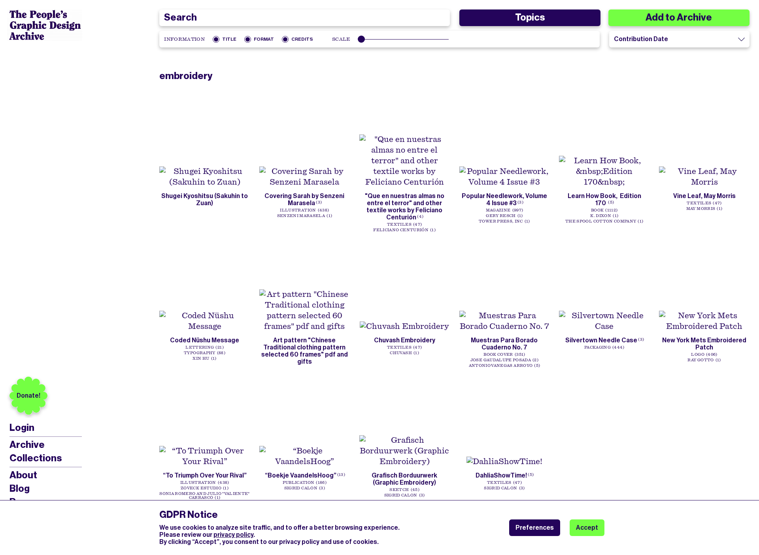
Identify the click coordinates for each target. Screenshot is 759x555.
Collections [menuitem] (35, 458)
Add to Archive (679, 17)
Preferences (534, 527)
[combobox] (304, 17)
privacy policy (233, 534)
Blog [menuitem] (19, 488)
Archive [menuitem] (27, 444)
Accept (587, 527)
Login (21, 428)
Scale (341, 39)
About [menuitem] (23, 475)
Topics (530, 17)
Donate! (28, 395)
